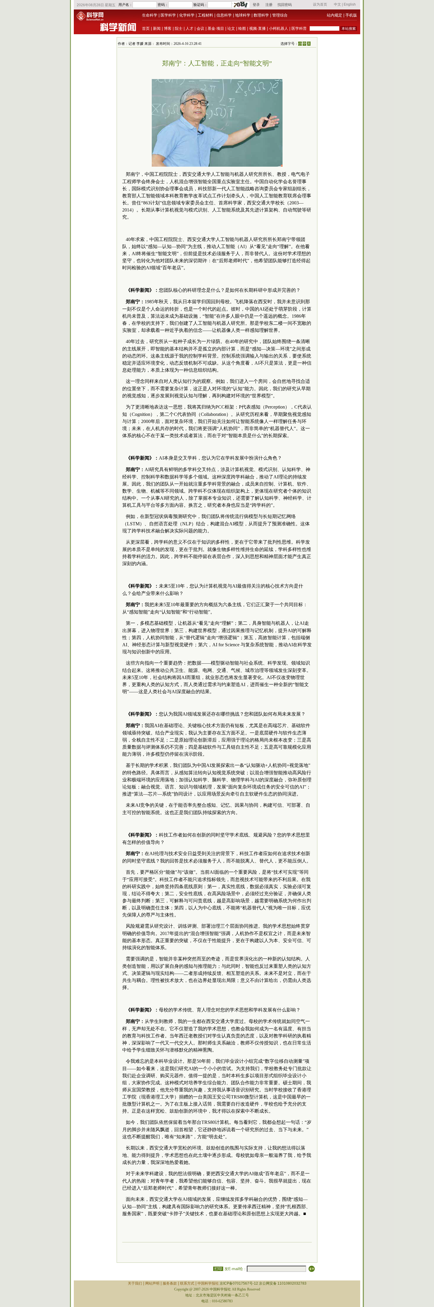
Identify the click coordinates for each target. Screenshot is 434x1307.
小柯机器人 (278, 28)
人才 (189, 28)
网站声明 (152, 1283)
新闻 (157, 28)
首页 (146, 28)
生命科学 (149, 15)
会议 (200, 28)
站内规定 (334, 15)
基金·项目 (216, 28)
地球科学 (242, 15)
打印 (218, 1269)
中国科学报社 (208, 1283)
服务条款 (170, 1283)
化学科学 (187, 15)
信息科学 (224, 15)
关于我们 (135, 1283)
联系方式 (187, 1283)
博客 (168, 28)
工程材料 (205, 15)
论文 (231, 28)
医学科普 (299, 28)
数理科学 (261, 15)
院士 (178, 28)
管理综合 (280, 15)
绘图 (242, 28)
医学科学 (168, 15)
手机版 (351, 15)
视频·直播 (257, 28)
